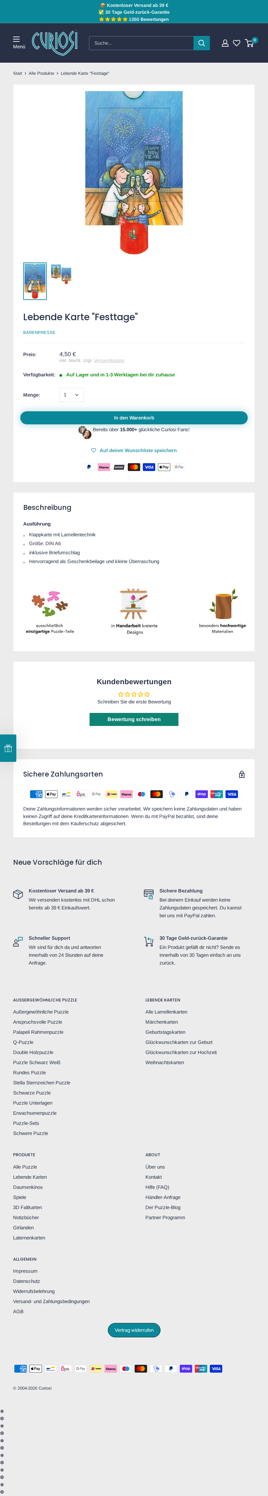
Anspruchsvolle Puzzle (37, 1022)
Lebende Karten (30, 1177)
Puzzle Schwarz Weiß (36, 1062)
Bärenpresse (39, 332)
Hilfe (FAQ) (157, 1187)
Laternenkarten (29, 1237)
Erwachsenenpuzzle (35, 1113)
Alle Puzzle (25, 1167)
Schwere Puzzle (30, 1133)
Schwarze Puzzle (32, 1092)
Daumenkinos (28, 1187)
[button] (8, 748)
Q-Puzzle (23, 1042)
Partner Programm (165, 1217)
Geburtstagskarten (165, 1032)
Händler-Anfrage (162, 1197)
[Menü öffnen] (16, 39)
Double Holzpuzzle (33, 1052)
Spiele (19, 1197)
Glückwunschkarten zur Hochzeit (181, 1052)
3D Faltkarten (27, 1207)
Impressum (25, 1271)
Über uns (155, 1167)
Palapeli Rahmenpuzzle (38, 1032)
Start (17, 73)
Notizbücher (26, 1217)
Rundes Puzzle (29, 1072)
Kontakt (153, 1177)
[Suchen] (201, 43)
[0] (249, 43)
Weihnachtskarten (164, 1062)
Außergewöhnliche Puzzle (41, 1012)
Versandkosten (109, 360)
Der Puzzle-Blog (162, 1207)
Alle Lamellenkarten (166, 1012)
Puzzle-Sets (26, 1123)
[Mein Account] (225, 43)
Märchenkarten (161, 1022)
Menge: (31, 395)
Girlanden (23, 1227)
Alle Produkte (41, 73)
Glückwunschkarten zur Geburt (178, 1042)
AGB (18, 1311)
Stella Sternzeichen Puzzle (41, 1082)
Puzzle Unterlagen (32, 1103)
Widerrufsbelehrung (34, 1291)
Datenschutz (26, 1281)
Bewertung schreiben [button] (134, 719)
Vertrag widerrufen (134, 1330)
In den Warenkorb (134, 417)
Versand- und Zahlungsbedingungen (51, 1301)
